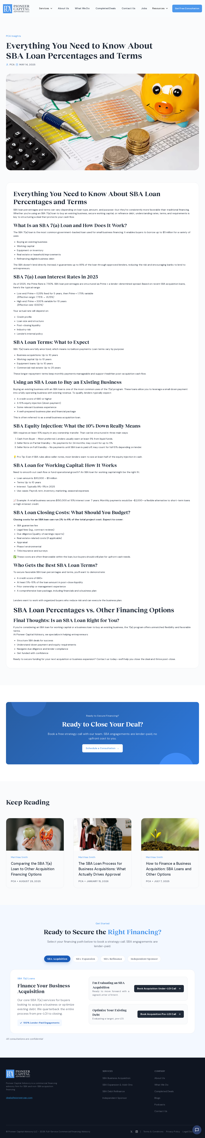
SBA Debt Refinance (113, 1091)
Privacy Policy (173, 1131)
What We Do (82, 8)
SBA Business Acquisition (116, 1078)
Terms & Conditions (153, 1131)
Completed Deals (106, 8)
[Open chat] (196, 1129)
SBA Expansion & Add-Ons (117, 1084)
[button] (46, 8)
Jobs (144, 8)
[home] (16, 8)
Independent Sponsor (114, 1098)
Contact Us (128, 8)
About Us (63, 8)
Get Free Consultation (187, 8)
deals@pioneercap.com (19, 1097)
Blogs (157, 1098)
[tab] (57, 959)
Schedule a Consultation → (102, 748)
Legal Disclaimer (191, 1131)
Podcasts (159, 1104)
